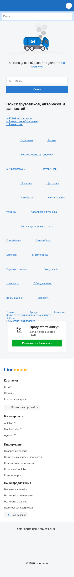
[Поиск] (69, 16)
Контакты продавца (15, 399)
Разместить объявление (37, 343)
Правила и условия (15, 450)
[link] (37, 318)
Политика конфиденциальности (23, 457)
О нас (7, 386)
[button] (69, 5)
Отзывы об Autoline (15, 469)
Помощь (9, 393)
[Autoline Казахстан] (22, 5)
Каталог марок (12, 475)
